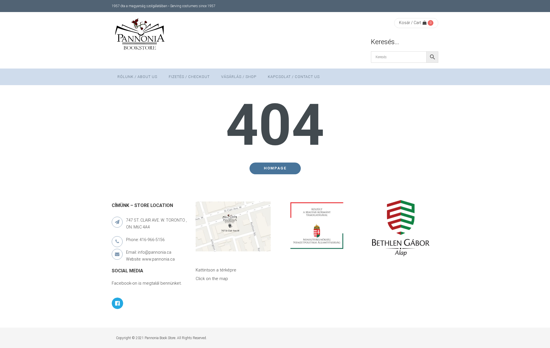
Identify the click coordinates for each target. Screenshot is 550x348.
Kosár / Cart (410, 22)
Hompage (275, 168)
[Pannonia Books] (140, 35)
